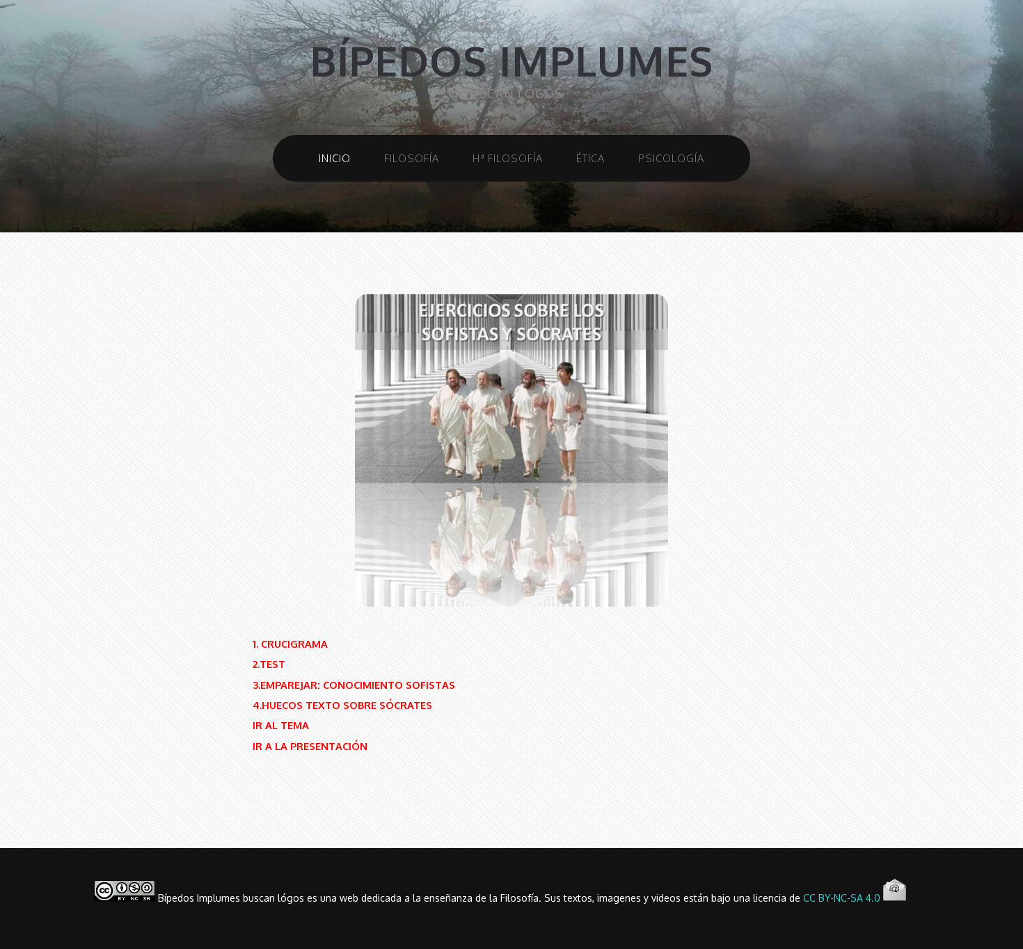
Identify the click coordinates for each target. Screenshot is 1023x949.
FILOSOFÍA (411, 158)
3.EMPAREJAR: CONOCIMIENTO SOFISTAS (354, 684)
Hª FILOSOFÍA (508, 158)
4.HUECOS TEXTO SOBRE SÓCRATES (342, 705)
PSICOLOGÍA (671, 158)
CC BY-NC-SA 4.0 (841, 898)
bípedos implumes (511, 61)
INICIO (335, 158)
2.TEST (269, 663)
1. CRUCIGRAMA (290, 643)
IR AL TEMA (281, 725)
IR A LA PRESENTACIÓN (310, 746)
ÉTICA (590, 158)
